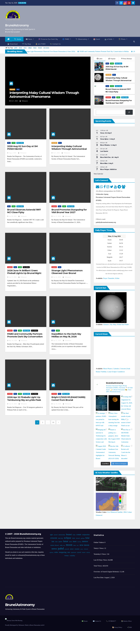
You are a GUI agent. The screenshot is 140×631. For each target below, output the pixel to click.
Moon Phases (107, 368)
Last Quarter (104, 151)
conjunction (86, 534)
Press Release (127, 59)
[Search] (129, 112)
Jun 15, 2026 (13, 277)
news (25, 48)
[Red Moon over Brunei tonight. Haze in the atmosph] (114, 403)
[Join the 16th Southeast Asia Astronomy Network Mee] (114, 452)
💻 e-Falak (109, 39)
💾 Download (12, 44)
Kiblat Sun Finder (123, 324)
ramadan (77, 549)
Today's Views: (99, 548)
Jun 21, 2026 (57, 216)
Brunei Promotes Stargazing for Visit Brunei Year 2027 (69, 211)
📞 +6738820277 (111, 621)
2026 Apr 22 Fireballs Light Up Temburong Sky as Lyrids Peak (24, 398)
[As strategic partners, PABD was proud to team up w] (101, 419)
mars (74, 541)
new (78, 545)
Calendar (116, 368)
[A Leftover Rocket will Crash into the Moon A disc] (127, 452)
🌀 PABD (66, 39)
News (18, 89)
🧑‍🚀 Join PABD (40, 44)
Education (12, 89)
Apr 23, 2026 (13, 404)
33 (53, 422)
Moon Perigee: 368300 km (108, 169)
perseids (67, 549)
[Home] (8, 39)
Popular (112, 59)
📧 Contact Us (97, 621)
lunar (35, 48)
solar (56, 552)
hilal (87, 538)
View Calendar (98, 174)
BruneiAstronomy (17, 25)
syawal (79, 552)
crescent (53, 538)
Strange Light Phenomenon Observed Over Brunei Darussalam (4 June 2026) (67, 273)
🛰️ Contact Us (55, 44)
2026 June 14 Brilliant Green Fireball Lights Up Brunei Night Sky (24, 273)
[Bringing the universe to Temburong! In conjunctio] (101, 436)
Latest (100, 59)
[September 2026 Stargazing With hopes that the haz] (101, 403)
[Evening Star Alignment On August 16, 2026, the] (127, 403)
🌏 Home (17, 39)
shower (86, 549)
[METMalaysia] (111, 501)
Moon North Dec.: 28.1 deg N (109, 157)
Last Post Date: (99, 577)
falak (73, 538)
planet (72, 549)
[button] (134, 41)
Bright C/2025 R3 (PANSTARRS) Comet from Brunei (68, 398)
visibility (72, 555)
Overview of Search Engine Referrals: (107, 572)
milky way (62, 545)
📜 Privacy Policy (117, 627)
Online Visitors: (99, 542)
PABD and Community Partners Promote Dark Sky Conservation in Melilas (25, 337)
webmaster (24, 101)
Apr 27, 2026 (57, 340)
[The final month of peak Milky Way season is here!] (127, 419)
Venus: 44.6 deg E (106, 133)
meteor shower (54, 545)
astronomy (61, 534)
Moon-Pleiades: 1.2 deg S (108, 145)
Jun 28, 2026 (13, 216)
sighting (51, 552)
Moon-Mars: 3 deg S (106, 163)
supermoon (73, 552)
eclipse (30, 48)
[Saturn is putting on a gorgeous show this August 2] (114, 436)
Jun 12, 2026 (57, 277)
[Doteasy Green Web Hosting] (13, 620)
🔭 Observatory (81, 39)
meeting (79, 541)
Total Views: (98, 566)
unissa (88, 552)
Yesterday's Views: (100, 554)
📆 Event (96, 39)
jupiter (60, 541)
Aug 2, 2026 (12, 153)
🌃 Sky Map (26, 44)
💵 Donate (85, 621)
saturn (81, 549)
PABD (112, 63)
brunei (40, 48)
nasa (74, 545)
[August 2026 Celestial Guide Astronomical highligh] (101, 452)
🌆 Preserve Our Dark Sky (48, 39)
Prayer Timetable (108, 278)
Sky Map (113, 324)
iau (53, 541)
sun (68, 552)
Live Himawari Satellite (114, 512)
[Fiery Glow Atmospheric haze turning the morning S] (114, 419)
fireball (78, 538)
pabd (15, 48)
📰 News (29, 39)
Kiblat (117, 278)
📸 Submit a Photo (126, 621)
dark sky (60, 538)
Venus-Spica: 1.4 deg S (107, 139)
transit (83, 552)
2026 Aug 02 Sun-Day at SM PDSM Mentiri (22, 147)
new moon (46, 48)
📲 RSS (129, 627)
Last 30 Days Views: (101, 560)
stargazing (62, 552)
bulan (74, 534)
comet (78, 534)
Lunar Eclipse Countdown (116, 372)
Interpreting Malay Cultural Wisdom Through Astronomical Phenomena (44, 95)
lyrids (70, 541)
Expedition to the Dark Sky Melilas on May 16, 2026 (66, 335)
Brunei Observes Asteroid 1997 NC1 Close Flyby (24, 211)
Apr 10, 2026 (57, 404)
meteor (85, 541)
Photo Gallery (118, 63)
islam (56, 541)
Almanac (106, 324)
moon (20, 48)
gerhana (83, 538)
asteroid (55, 534)
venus (66, 556)
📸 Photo (122, 39)
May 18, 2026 (13, 340)
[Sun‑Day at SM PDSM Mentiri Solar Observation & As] (127, 436)
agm (51, 534)
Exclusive (108, 97)
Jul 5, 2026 (14, 101)
